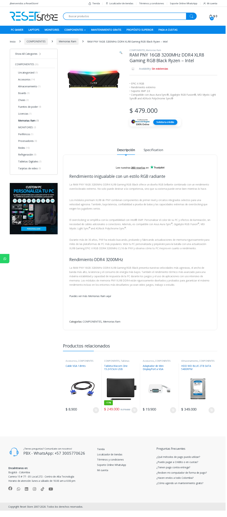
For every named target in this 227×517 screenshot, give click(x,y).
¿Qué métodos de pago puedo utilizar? (178, 457)
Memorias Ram (67, 41)
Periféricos (25, 134)
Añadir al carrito (95, 410)
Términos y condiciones (151, 3)
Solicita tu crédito (165, 122)
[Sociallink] (10, 488)
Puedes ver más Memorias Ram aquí (90, 296)
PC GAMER (17, 29)
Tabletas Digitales (29, 161)
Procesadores (27, 141)
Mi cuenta (212, 3)
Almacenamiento (189, 360)
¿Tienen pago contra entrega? (173, 467)
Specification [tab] (153, 150)
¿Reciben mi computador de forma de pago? (181, 472)
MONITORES (52, 29)
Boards (24, 93)
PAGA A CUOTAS (168, 29)
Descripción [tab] (126, 150)
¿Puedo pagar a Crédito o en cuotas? (177, 462)
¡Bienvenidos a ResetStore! (24, 3)
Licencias (25, 113)
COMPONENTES (73, 29)
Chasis (23, 100)
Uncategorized (28, 72)
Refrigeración (27, 154)
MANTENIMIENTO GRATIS (106, 29)
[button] (120, 52)
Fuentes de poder (29, 106)
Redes (24, 147)
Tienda (96, 3)
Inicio (13, 41)
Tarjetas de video (29, 168)
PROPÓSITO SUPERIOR (139, 29)
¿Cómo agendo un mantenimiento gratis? (179, 483)
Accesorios (71, 360)
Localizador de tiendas (121, 3)
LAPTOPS (33, 29)
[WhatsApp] (4, 258)
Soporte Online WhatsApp (183, 3)
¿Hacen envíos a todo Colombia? (174, 477)
